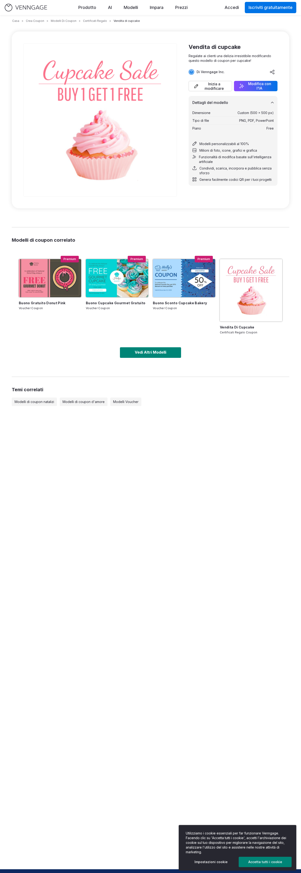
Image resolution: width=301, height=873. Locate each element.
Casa (15, 21)
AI (110, 7)
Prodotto (87, 7)
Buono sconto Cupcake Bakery (180, 303)
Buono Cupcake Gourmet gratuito (116, 303)
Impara (156, 7)
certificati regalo (95, 21)
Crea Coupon (35, 21)
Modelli (131, 7)
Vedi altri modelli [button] (150, 352)
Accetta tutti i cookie (265, 862)
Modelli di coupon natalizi (34, 402)
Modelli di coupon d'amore (84, 402)
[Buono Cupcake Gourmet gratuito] (117, 278)
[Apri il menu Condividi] (272, 72)
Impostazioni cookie (211, 862)
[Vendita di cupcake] (251, 290)
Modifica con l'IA (259, 86)
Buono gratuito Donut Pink (42, 303)
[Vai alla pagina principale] (26, 8)
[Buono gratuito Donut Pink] (50, 278)
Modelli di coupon (63, 21)
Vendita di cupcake (237, 327)
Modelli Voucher (126, 402)
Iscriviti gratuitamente (271, 7)
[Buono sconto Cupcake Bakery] (184, 278)
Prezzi (181, 7)
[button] (210, 86)
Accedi (232, 7)
